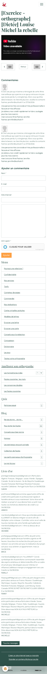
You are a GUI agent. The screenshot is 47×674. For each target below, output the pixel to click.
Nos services (9, 280)
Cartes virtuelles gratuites (14, 310)
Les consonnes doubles (13, 385)
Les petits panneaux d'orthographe (23, 457)
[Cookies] (5, 669)
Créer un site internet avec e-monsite (23, 655)
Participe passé (23, 405)
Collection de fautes (23, 451)
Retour (23, 67)
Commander (9, 298)
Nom (3, 173)
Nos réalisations (10, 304)
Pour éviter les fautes (23, 426)
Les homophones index (13, 373)
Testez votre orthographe (14, 358)
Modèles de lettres (11, 316)
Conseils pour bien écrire (23, 432)
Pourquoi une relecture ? (13, 268)
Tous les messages (10, 643)
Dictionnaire (9, 346)
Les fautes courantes (12, 391)
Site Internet (6, 195)
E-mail (4, 184)
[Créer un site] (9, 670)
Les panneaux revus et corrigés (23, 445)
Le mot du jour (23, 463)
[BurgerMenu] (41, 4)
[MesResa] (38, 670)
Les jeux (7, 352)
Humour (23, 438)
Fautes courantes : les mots (15, 379)
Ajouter (6, 255)
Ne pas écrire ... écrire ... (23, 420)
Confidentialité (10, 274)
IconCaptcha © (39, 249)
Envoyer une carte (11, 328)
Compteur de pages (12, 292)
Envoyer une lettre (11, 322)
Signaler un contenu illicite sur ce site (23, 659)
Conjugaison (9, 340)
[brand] (5, 4)
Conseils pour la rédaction (14, 334)
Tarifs (6, 286)
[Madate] (23, 670)
